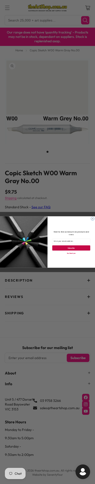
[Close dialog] (92, 218)
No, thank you (71, 253)
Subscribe (71, 248)
